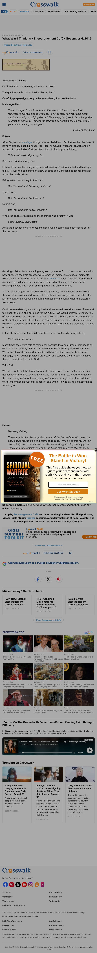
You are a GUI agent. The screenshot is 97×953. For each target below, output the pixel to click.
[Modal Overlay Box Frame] (48, 476)
